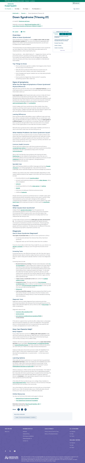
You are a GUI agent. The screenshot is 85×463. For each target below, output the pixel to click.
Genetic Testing (57, 45)
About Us (7, 431)
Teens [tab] (68, 34)
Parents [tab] (56, 34)
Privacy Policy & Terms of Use (52, 431)
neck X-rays (16, 202)
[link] (36, 9)
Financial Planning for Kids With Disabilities (61, 37)
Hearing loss (16, 156)
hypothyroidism (34, 178)
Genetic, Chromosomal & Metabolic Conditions (25, 417)
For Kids (71, 433)
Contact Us (25, 440)
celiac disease (43, 180)
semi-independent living (19, 382)
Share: (14, 409)
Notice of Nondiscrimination (51, 433)
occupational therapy (43, 343)
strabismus (16, 159)
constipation (32, 103)
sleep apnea (35, 186)
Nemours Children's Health (17, 1)
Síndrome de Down (24, 21)
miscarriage (45, 304)
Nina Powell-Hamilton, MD (33, 24)
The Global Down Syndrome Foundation (27, 400)
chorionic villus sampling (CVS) (24, 312)
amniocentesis (20, 314)
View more (62, 50)
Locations (32, 1)
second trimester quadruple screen (32, 285)
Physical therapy (32, 343)
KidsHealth (16, 13)
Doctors (27, 1)
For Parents (72, 431)
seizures (18, 184)
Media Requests (26, 438)
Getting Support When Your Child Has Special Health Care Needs (61, 40)
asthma (44, 186)
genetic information (26, 210)
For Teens (72, 436)
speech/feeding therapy (21, 345)
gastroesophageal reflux (19, 103)
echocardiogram (17, 151)
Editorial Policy (26, 433)
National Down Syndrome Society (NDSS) (27, 398)
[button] (15, 32)
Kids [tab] (62, 34)
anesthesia (46, 202)
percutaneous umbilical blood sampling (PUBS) (29, 316)
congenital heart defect (19, 148)
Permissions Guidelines (28, 436)
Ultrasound (19, 289)
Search (77, 8)
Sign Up (77, 3)
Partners (25, 431)
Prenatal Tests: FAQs (58, 43)
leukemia (24, 192)
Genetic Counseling (58, 47)
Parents (23, 13)
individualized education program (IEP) (23, 366)
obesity (18, 188)
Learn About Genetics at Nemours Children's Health (27, 26)
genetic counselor (18, 246)
